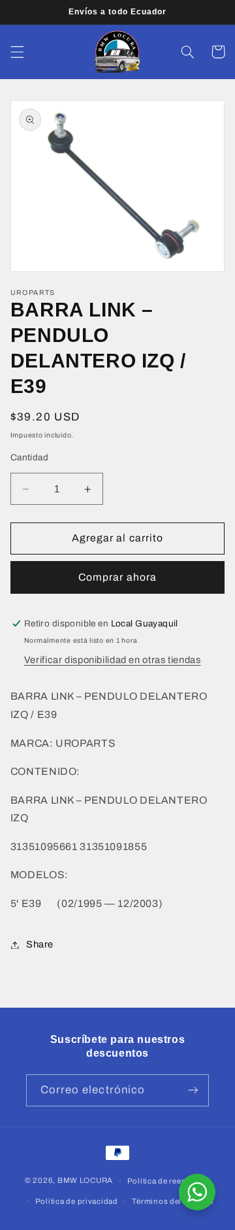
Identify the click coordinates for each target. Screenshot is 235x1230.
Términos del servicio (172, 1201)
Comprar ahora (117, 577)
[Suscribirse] (193, 1090)
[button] (17, 52)
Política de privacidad (76, 1201)
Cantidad (29, 457)
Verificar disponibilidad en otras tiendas (112, 660)
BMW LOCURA (85, 1181)
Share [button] (40, 944)
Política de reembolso (168, 1181)
